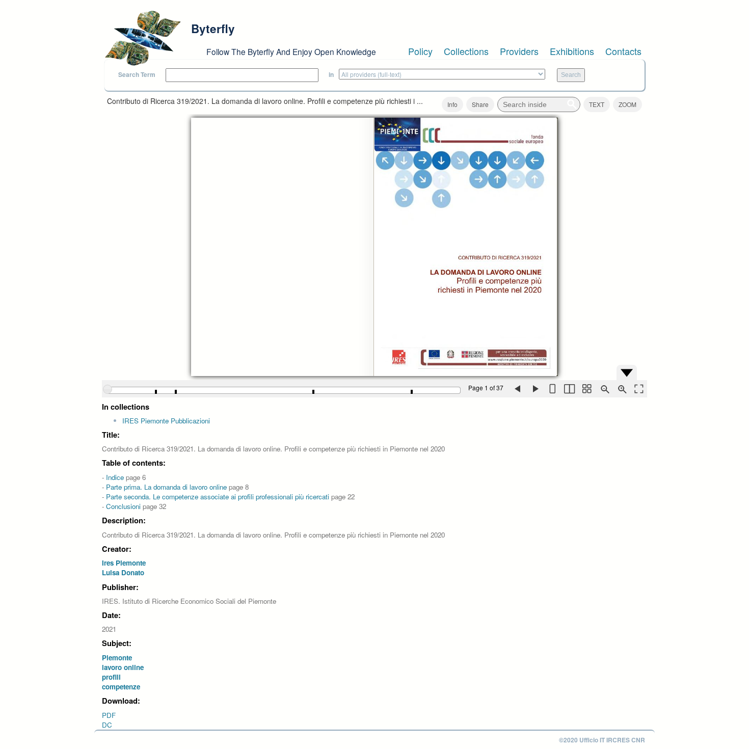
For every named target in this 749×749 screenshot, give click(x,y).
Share (480, 104)
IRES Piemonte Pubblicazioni (166, 420)
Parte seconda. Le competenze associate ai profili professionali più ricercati (217, 496)
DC (107, 725)
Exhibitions (572, 51)
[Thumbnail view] (586, 388)
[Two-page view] (569, 388)
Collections (466, 51)
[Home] (142, 38)
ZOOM (627, 104)
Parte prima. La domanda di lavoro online (166, 487)
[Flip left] (517, 388)
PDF (109, 715)
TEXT (596, 104)
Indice (115, 477)
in (331, 74)
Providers (519, 51)
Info (452, 104)
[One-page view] (551, 388)
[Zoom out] (603, 388)
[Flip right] (534, 388)
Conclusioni (123, 506)
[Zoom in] (621, 388)
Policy (420, 51)
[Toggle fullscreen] (638, 388)
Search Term (136, 74)
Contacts (623, 51)
